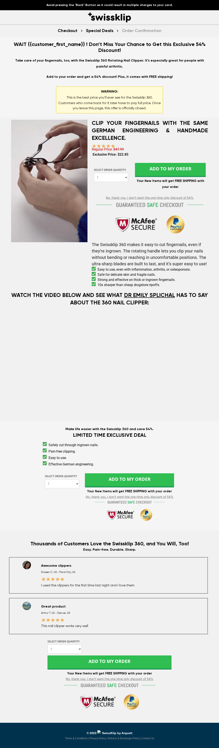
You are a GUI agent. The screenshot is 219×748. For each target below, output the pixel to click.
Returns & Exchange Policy (123, 738)
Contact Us (147, 738)
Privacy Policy (98, 738)
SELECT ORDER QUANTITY (110, 170)
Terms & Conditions (76, 738)
